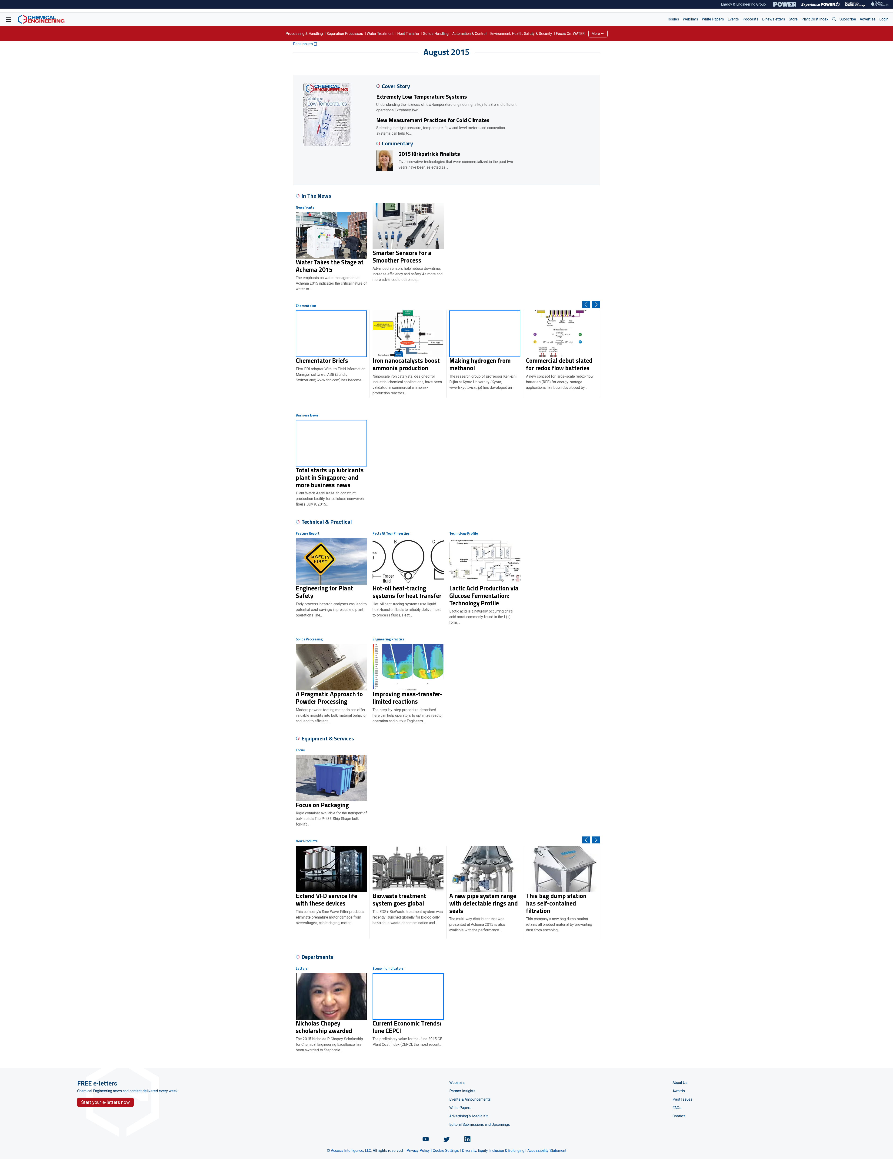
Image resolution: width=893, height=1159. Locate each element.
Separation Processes (345, 33)
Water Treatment (380, 33)
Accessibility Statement (546, 1150)
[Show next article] (596, 304)
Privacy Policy (418, 1150)
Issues (673, 19)
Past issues (303, 44)
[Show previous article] (586, 304)
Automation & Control (469, 33)
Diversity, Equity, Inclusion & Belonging (493, 1150)
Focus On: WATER (570, 33)
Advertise (868, 19)
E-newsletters (773, 19)
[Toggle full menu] (8, 19)
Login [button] (883, 19)
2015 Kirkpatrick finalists (429, 154)
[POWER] (784, 4)
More (596, 33)
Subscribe (848, 19)
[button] (834, 19)
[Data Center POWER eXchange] (855, 4)
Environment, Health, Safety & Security (521, 33)
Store (793, 19)
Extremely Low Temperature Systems (421, 96)
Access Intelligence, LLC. (351, 1150)
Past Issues (683, 1099)
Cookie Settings (446, 1150)
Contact (679, 1116)
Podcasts (750, 19)
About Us (680, 1082)
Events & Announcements (470, 1099)
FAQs (677, 1108)
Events (733, 19)
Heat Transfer (408, 33)
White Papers (713, 19)
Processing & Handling (304, 33)
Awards (679, 1091)
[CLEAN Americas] (880, 4)
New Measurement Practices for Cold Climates (433, 120)
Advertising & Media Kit (468, 1116)
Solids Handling (436, 33)
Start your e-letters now (105, 1102)
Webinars (690, 19)
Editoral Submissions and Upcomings (479, 1124)
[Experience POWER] (820, 4)
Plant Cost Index (814, 19)
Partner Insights (462, 1091)
